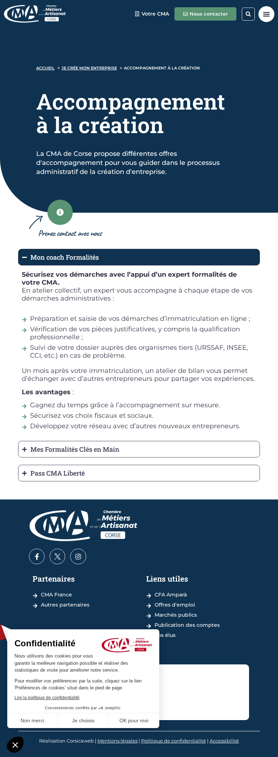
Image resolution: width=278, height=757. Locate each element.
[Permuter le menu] (266, 14)
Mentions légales (117, 741)
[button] (248, 14)
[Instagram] (78, 556)
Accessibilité (224, 741)
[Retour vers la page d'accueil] (83, 525)
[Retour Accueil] (35, 14)
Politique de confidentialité (173, 741)
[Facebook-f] (37, 556)
